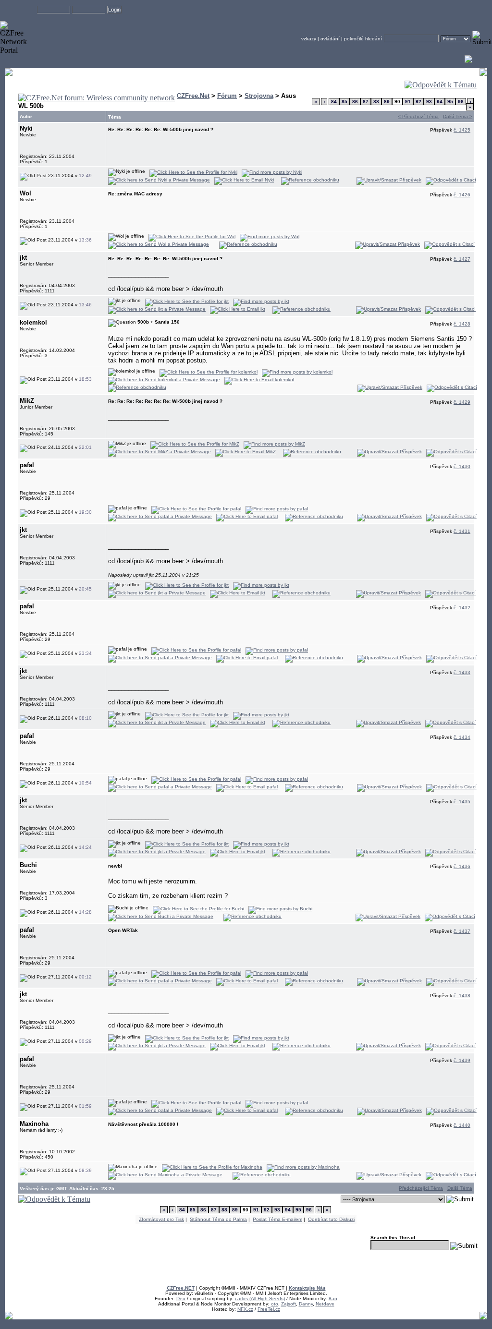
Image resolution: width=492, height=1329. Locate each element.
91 (408, 101)
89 (387, 101)
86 (355, 101)
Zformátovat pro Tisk (161, 1219)
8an (333, 1298)
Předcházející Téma (421, 1188)
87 (366, 101)
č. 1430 (462, 466)
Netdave (325, 1303)
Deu (180, 1298)
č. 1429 (462, 402)
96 (461, 101)
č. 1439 (462, 1060)
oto (274, 1303)
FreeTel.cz (269, 1309)
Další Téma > (457, 116)
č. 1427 (462, 259)
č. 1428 (462, 323)
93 (429, 101)
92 (418, 101)
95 (450, 101)
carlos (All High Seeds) (260, 1298)
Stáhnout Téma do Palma (218, 1219)
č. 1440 (462, 1125)
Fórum (227, 95)
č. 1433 (462, 672)
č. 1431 (462, 531)
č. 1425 (462, 130)
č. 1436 (462, 866)
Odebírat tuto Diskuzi (331, 1219)
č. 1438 (462, 995)
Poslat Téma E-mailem (277, 1219)
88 (376, 101)
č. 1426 (462, 194)
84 (334, 101)
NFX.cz (245, 1309)
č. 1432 (462, 607)
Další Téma (459, 1188)
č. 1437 (462, 931)
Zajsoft (288, 1303)
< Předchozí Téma (418, 116)
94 (440, 101)
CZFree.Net (193, 95)
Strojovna (259, 95)
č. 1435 (462, 801)
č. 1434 (462, 737)
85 (344, 101)
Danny (306, 1303)
